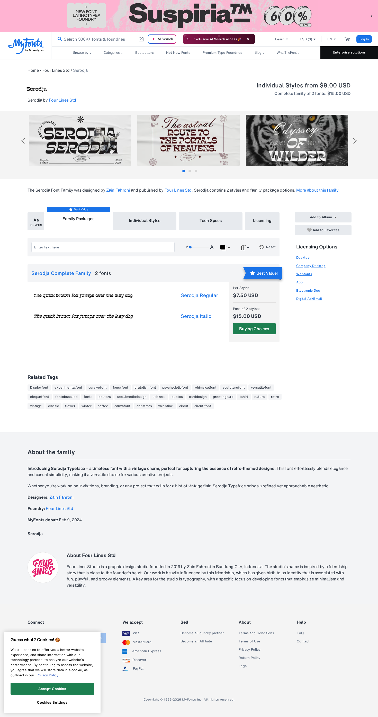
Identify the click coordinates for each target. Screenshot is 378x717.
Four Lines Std (56, 70)
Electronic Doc (308, 290)
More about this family (317, 190)
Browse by (80, 53)
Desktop (303, 257)
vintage (36, 406)
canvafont (122, 406)
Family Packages (78, 219)
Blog (258, 53)
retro (275, 397)
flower (70, 406)
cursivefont (97, 388)
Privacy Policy (249, 650)
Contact (303, 641)
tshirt (244, 397)
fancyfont (120, 388)
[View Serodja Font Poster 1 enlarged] (80, 140)
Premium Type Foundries (222, 52)
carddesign (198, 397)
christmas (144, 406)
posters (104, 397)
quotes (177, 397)
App (299, 282)
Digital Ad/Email (309, 298)
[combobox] (115, 39)
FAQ (300, 633)
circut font (202, 406)
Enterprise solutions (349, 52)
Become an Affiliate (196, 641)
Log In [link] (364, 39)
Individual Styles (145, 220)
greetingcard (223, 397)
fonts (88, 397)
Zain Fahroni (118, 190)
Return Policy (249, 658)
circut (183, 406)
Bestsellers (144, 52)
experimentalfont (68, 388)
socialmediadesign (132, 397)
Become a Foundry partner (202, 633)
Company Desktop (311, 265)
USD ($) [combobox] (306, 39)
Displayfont (39, 388)
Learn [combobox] (279, 39)
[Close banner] (248, 39)
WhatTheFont (287, 53)
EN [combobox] (329, 39)
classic (53, 406)
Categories (112, 53)
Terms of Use (249, 641)
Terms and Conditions (256, 633)
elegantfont (39, 397)
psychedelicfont (175, 388)
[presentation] (23, 141)
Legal (243, 666)
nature (259, 397)
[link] (58, 39)
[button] (371, 16)
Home (33, 70)
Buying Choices (254, 329)
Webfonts (304, 274)
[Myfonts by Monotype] (26, 45)
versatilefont (261, 388)
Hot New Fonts (178, 52)
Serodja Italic (196, 316)
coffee (103, 406)
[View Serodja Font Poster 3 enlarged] (297, 140)
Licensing (262, 220)
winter (87, 406)
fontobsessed (66, 397)
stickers (159, 397)
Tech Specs (211, 220)
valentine (165, 406)
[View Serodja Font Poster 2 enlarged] (188, 140)
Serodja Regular (199, 295)
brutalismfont (145, 388)
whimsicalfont (205, 388)
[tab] (184, 171)
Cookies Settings (52, 702)
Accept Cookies (52, 688)
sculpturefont (234, 388)
